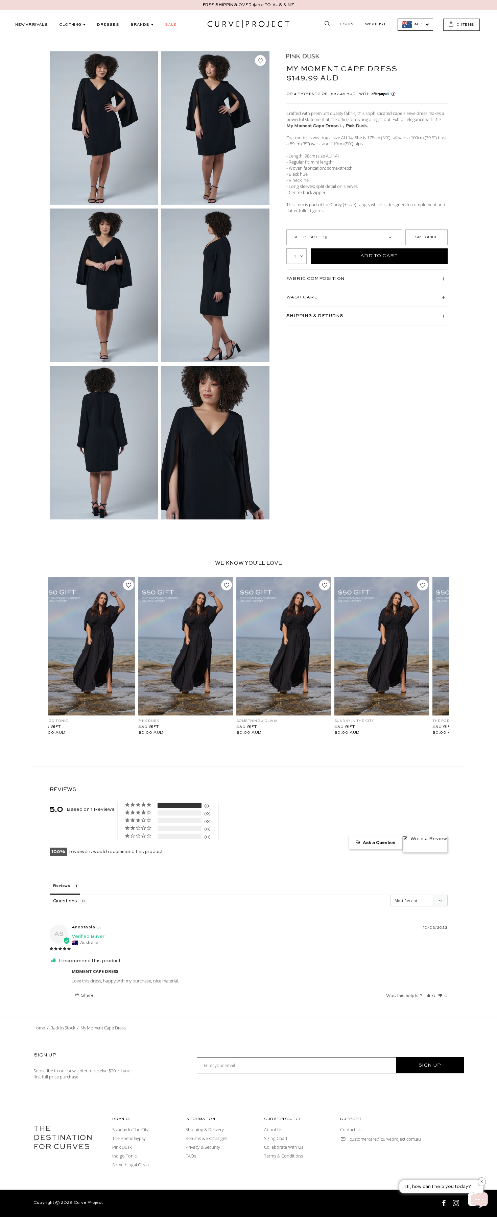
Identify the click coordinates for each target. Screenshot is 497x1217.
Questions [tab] (65, 901)
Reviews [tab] (62, 886)
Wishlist (375, 24)
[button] (431, 995)
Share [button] (87, 995)
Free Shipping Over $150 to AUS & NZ (248, 5)
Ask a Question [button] (379, 843)
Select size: (306, 237)
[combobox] (415, 25)
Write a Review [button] (428, 838)
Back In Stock (62, 1028)
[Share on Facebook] (445, 1204)
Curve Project (88, 1202)
